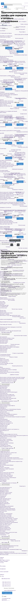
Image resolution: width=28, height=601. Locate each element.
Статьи (2, 562)
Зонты (1, 471)
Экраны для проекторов (6, 313)
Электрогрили (3, 349)
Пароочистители (4, 359)
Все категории (5, 334)
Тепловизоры (3, 480)
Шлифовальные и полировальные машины (10, 409)
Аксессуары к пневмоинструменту (8, 414)
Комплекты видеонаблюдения (7, 508)
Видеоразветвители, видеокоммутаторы (10, 321)
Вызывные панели (4, 491)
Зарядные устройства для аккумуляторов (10, 330)
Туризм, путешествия (5, 473)
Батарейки (3, 329)
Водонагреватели (4, 385)
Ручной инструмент (5, 420)
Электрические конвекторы (7, 394)
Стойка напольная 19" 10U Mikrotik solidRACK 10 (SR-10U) (20, 230)
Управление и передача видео (7, 509)
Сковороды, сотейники (6, 514)
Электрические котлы (5, 399)
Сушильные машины (5, 355)
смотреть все (3, 307)
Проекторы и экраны (17, 309)
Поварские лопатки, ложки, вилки (8, 519)
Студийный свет (4, 306)
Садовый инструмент (5, 445)
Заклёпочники (3, 426)
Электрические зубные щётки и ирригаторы (11, 461)
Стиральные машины (5, 354)
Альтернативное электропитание (8, 532)
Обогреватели (3, 393)
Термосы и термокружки (6, 513)
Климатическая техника (7, 382)
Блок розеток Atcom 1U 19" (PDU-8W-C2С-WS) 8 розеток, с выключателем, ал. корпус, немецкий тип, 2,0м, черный (20, 43)
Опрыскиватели (4, 444)
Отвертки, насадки (5, 424)
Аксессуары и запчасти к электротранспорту (11, 458)
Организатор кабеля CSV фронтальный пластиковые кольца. (20, 211)
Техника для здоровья (5, 460)
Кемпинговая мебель (5, 529)
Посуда (2, 512)
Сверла (2, 433)
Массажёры (3, 463)
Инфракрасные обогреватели (7, 395)
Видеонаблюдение (5, 503)
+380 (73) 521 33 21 (6, 584)
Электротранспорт (5, 455)
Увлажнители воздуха (5, 390)
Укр (3, 576)
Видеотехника (12, 296)
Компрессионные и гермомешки (8, 477)
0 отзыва (10, 43)
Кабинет (2, 574)
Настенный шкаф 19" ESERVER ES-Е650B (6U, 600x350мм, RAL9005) (8, 136)
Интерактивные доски (18, 316)
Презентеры (3, 311)
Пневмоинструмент (5, 413)
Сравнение (3, 568)
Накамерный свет (4, 305)
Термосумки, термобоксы (6, 475)
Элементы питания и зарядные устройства (11, 327)
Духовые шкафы (4, 342)
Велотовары (3, 481)
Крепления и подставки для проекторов (10, 315)
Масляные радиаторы (5, 397)
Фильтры (5, 25)
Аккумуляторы (3, 328)
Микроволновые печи (5, 348)
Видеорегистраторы (5, 507)
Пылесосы (2, 358)
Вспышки (2, 304)
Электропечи (3, 350)
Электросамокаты (4, 456)
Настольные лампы (5, 499)
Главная (2, 557)
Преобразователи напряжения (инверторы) (11, 549)
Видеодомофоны (4, 490)
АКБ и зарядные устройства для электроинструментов (13, 435)
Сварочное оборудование (6, 410)
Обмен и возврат (4, 561)
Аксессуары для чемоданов (7, 472)
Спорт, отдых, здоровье (7, 448)
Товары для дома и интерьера (9, 482)
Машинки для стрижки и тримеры (8, 369)
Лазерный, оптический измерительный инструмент (13, 416)
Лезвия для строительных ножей (8, 436)
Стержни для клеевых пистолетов (8, 434)
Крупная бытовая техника (20, 335)
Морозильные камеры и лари (7, 338)
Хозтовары (2, 531)
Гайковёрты (3, 408)
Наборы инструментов (5, 421)
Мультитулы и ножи (4, 478)
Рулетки (2, 418)
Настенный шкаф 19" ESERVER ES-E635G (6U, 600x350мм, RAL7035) (20, 117)
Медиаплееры (3, 297)
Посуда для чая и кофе (5, 516)
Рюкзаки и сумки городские (7, 468)
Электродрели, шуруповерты (7, 405)
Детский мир (4, 536)
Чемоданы (2, 470)
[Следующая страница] (18, 245)
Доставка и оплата (5, 560)
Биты (1, 431)
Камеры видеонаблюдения (6, 506)
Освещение (3, 496)
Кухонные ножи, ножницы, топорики (9, 518)
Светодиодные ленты (5, 498)
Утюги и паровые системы (6, 363)
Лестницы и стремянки (5, 439)
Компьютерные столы (5, 528)
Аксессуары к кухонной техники (8, 381)
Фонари (2, 466)
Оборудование (4, 419)
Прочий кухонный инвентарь (7, 521)
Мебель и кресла (4, 526)
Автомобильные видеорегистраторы (9, 545)
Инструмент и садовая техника (9, 401)
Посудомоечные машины (6, 339)
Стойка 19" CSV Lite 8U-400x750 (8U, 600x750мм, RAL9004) (20, 136)
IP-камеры (2, 504)
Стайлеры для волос (5, 368)
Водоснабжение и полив (6, 446)
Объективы (2, 302)
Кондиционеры (3, 387)
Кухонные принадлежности (7, 517)
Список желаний (4, 571)
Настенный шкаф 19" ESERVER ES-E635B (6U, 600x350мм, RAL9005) (8, 117)
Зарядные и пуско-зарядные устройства (13, 551)
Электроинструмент (5, 404)
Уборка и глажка (13, 357)
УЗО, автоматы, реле (5, 524)
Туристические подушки (6, 476)
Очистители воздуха (5, 389)
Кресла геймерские (5, 527)
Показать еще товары (15, 240)
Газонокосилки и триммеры (6, 443)
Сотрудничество (6, 598)
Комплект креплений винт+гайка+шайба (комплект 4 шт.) (20, 193)
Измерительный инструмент (7, 415)
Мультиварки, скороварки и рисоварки (9, 347)
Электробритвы (4, 371)
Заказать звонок (7, 593)
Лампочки (2, 497)
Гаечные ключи (4, 425)
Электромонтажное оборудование (9, 522)
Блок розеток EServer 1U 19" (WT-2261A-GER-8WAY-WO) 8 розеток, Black (20, 174)
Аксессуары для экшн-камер (7, 299)
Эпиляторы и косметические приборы (9, 372)
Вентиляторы (3, 388)
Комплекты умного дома (6, 492)
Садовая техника (4, 441)
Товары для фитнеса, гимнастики (8, 452)
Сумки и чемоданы (4, 467)
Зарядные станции (4, 533)
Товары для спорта (5, 451)
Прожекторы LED (4, 502)
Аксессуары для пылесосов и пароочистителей (12, 378)
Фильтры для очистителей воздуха (8, 392)
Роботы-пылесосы (4, 360)
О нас (1, 558)
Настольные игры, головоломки (8, 539)
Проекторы (3, 310)
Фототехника (11, 300)
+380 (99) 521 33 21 (6, 586)
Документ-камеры (4, 314)
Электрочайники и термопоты (7, 345)
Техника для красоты (17, 365)
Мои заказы (2, 566)
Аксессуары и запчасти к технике (8, 379)
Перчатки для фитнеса (6, 454)
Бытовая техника (5, 332)
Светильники (3, 501)
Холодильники (3, 337)
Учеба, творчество (15, 540)
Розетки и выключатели (6, 523)
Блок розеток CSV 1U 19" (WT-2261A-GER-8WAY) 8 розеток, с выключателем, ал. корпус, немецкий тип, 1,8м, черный (20, 156)
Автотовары (4, 542)
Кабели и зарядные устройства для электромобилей (13, 553)
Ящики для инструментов (6, 423)
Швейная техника (14, 374)
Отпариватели (3, 362)
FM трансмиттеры (4, 548)
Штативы (2, 301)
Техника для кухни (14, 344)
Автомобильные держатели (7, 547)
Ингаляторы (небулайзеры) (6, 465)
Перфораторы (3, 406)
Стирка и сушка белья (17, 353)
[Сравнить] (9, 50)
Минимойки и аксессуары (6, 440)
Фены (1, 367)
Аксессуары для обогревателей (8, 398)
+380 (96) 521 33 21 (6, 582)
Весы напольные (4, 462)
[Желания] (7, 50)
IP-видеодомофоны (5, 488)
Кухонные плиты (4, 340)
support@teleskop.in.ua (9, 590)
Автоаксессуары (4, 554)
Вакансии (4, 599)
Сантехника (3, 534)
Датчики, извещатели (5, 493)
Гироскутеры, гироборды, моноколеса (9, 457)
